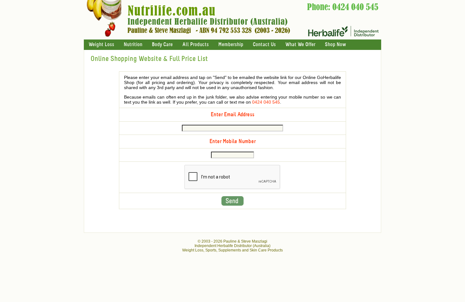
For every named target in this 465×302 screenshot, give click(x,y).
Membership (230, 44)
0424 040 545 (266, 102)
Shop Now (335, 44)
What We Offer (300, 44)
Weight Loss (101, 44)
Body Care (162, 44)
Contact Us (264, 44)
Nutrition (133, 44)
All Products (195, 44)
